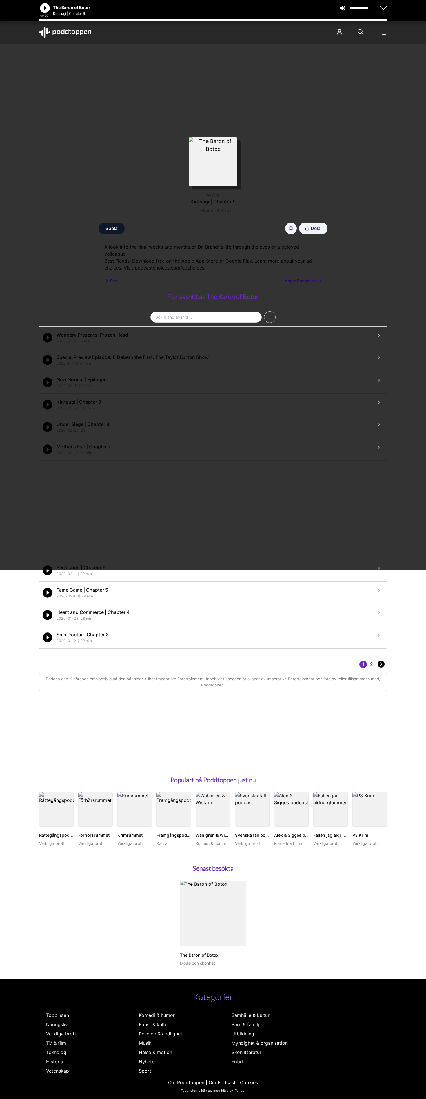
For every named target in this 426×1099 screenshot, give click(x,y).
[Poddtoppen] (65, 32)
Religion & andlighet (160, 1034)
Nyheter (147, 1061)
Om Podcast (222, 1082)
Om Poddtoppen (186, 1082)
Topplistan (57, 1015)
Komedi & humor (157, 1015)
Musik (145, 1043)
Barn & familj (245, 1024)
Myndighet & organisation (260, 1043)
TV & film (56, 1043)
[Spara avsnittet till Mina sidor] (291, 228)
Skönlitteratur (246, 1052)
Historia (54, 1061)
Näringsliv (57, 1024)
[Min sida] (339, 32)
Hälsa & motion (155, 1052)
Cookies (249, 1082)
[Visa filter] (270, 317)
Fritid (237, 1061)
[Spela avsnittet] (47, 338)
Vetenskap (57, 1071)
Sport (145, 1071)
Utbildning (243, 1034)
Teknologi (57, 1052)
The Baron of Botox (213, 210)
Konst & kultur (154, 1024)
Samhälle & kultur (251, 1015)
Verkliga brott (61, 1034)
